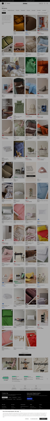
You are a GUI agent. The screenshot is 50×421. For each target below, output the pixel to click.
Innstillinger (27, 418)
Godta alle (43, 418)
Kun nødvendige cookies (34, 418)
